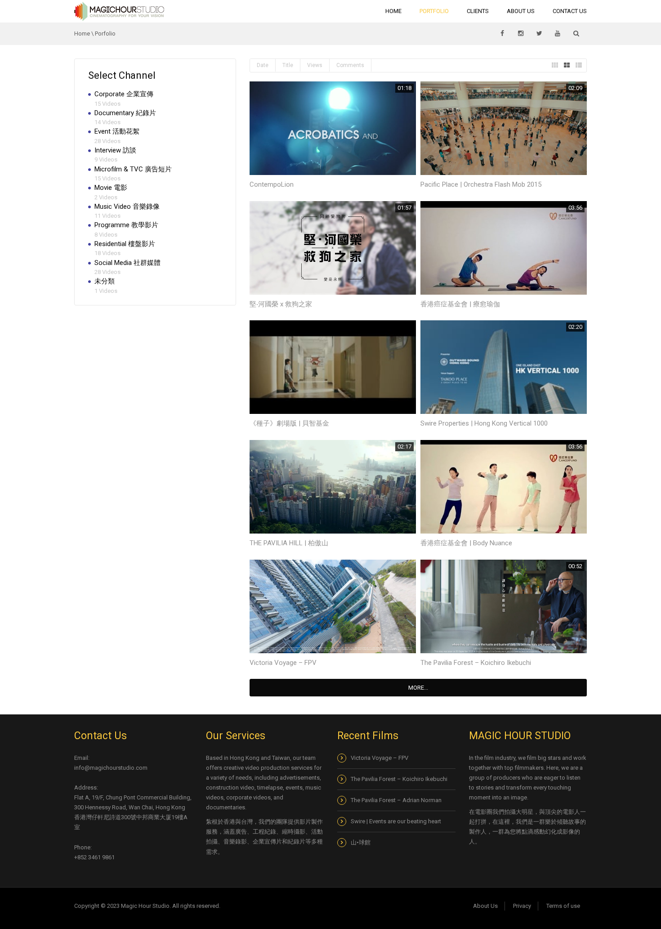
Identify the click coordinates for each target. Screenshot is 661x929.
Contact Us (570, 11)
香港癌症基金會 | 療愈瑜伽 (460, 304)
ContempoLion (272, 184)
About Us (521, 11)
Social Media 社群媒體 (127, 263)
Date (262, 65)
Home (393, 11)
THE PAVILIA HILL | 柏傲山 (289, 543)
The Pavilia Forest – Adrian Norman (396, 800)
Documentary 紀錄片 (125, 113)
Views (314, 65)
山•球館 (361, 842)
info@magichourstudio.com (110, 767)
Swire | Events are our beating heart (396, 821)
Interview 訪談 (115, 150)
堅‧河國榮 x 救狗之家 (281, 304)
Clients (478, 11)
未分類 (104, 281)
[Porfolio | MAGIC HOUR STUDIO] (119, 11)
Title (287, 65)
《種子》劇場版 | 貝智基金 (289, 423)
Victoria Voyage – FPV (283, 663)
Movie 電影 (110, 188)
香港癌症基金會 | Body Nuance (466, 543)
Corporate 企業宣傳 (123, 94)
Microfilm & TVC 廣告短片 (133, 169)
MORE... (418, 687)
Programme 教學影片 (126, 225)
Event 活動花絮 (116, 131)
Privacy (522, 905)
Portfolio (434, 11)
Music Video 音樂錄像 (127, 206)
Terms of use (563, 905)
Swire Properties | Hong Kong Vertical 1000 (484, 423)
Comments (350, 65)
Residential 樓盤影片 (124, 244)
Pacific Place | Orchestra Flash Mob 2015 (480, 184)
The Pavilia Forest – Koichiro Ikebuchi (475, 663)
